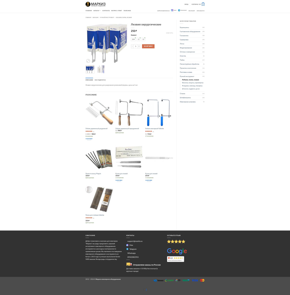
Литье (182, 44)
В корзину (148, 46)
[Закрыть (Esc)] (18, 286)
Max (175, 10)
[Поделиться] (13, 286)
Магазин (95, 17)
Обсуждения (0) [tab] (100, 80)
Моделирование (186, 48)
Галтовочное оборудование (190, 31)
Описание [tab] (89, 80)
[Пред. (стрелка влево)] (2, 293)
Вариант (134, 35)
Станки (182, 93)
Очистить (169, 33)
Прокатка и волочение (188, 68)
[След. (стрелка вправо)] (7, 293)
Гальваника (184, 35)
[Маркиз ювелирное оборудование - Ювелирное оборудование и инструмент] (96, 4)
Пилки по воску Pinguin (93, 173)
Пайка (182, 60)
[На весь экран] (7, 286)
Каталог (96, 10)
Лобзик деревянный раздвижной (96, 128)
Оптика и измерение (187, 52)
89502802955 (200, 10)
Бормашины (184, 27)
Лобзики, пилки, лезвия (124, 17)
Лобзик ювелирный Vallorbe (154, 128)
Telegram (183, 10)
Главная (89, 10)
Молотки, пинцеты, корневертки (192, 83)
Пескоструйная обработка (189, 64)
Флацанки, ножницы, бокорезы (192, 86)
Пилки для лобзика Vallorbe (95, 215)
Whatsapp (191, 10)
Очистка (183, 56)
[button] (198, 4)
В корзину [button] (89, 138)
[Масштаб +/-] (2, 286)
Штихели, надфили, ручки (191, 89)
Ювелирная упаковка (188, 102)
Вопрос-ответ (116, 10)
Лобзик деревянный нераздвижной (127, 128)
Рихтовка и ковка (186, 72)
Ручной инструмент (107, 17)
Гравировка (184, 40)
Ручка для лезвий (121, 173)
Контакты (106, 10)
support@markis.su (163, 10)
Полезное (127, 10)
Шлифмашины (185, 97)
